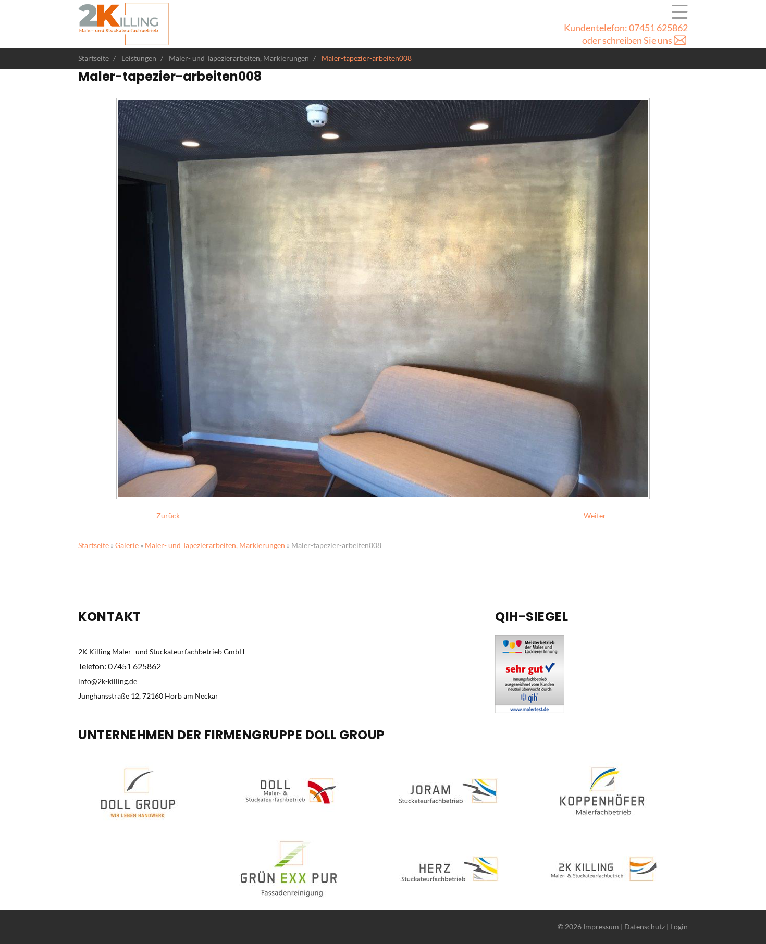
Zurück (168, 515)
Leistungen (679, 12)
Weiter (595, 515)
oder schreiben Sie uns (628, 40)
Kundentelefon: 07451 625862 (626, 27)
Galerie (127, 545)
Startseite (93, 545)
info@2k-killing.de (107, 681)
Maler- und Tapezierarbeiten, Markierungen (215, 545)
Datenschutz (644, 926)
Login (679, 926)
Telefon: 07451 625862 (119, 666)
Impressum (601, 926)
